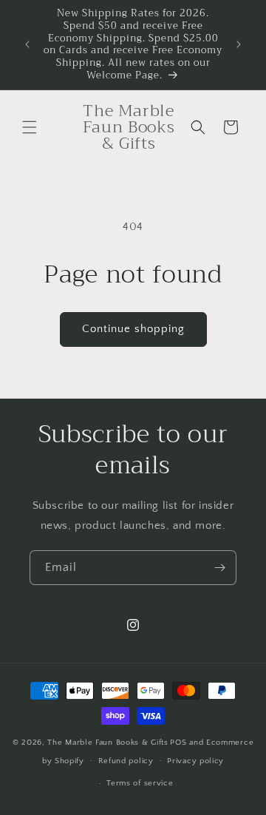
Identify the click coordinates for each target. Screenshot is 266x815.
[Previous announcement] (27, 44)
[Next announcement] (238, 44)
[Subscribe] (219, 567)
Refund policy (126, 761)
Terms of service (139, 783)
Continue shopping (133, 328)
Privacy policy (195, 761)
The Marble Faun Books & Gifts (107, 742)
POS (178, 742)
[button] (29, 127)
